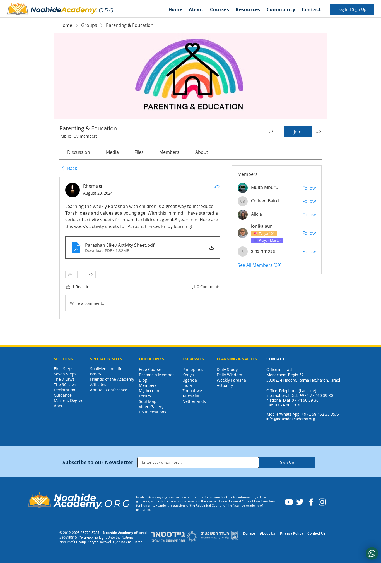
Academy (78, 10)
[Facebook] (311, 502)
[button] (196, 9)
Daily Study (227, 369)
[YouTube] (289, 502)
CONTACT (275, 358)
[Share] (217, 186)
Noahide (45, 10)
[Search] (271, 131)
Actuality (225, 385)
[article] (142, 248)
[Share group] (318, 131)
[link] (78, 152)
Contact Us (316, 533)
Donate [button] (249, 533)
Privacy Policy (291, 533)
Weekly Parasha (231, 380)
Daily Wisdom (229, 374)
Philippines (192, 369)
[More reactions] (88, 274)
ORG (106, 10)
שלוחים (96, 374)
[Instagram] (322, 502)
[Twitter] (300, 502)
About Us (267, 533)
